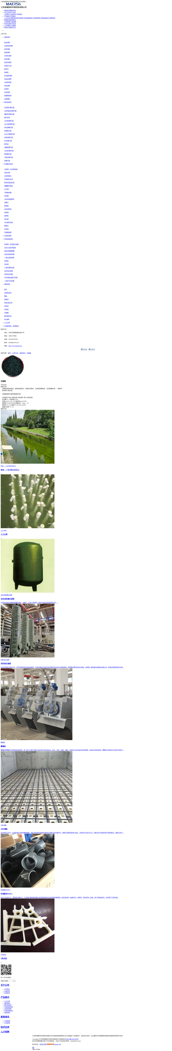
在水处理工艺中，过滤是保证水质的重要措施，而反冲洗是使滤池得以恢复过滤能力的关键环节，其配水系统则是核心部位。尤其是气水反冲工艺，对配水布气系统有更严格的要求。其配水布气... (62, 832)
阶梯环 (6, 72)
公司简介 (7, 14)
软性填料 (7, 59)
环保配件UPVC (5, 890)
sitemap (56, 1044)
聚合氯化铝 (7, 316)
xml (60, 1044)
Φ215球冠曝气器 (9, 124)
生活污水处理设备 (10, 247)
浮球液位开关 (8, 179)
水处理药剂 (7, 209)
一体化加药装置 (9, 257)
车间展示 (19, 14)
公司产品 (15, 353)
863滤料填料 (8, 75)
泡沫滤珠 (7, 85)
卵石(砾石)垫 (8, 302)
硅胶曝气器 (7, 130)
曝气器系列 (20, 18)
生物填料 (7, 99)
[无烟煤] (13, 378)
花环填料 (7, 92)
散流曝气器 (7, 154)
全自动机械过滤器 (6, 595)
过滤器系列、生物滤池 (11, 326)
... (1, 473)
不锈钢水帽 (7, 192)
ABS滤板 (3, 825)
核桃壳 (6, 299)
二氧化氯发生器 (9, 267)
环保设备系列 (28, 18)
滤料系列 (52, 18)
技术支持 (5, 1027)
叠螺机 (3, 742)
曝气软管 (7, 117)
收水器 (6, 219)
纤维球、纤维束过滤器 (11, 244)
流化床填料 (7, 79)
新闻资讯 (5, 1017)
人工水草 (7, 18)
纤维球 (6, 89)
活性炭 (6, 306)
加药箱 (6, 212)
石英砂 (6, 309)
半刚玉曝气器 (8, 157)
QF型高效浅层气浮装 (11, 277)
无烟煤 (6, 312)
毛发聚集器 (7, 232)
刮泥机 (6, 261)
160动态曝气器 (9, 150)
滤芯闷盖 (7, 172)
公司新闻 (7, 22)
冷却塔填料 (36, 18)
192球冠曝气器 (9, 121)
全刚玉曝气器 (8, 137)
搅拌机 (6, 215)
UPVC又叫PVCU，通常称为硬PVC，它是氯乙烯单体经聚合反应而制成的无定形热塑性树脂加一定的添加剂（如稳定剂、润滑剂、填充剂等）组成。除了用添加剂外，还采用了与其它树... (60, 897)
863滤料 (6, 319)
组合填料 (7, 42)
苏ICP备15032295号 (72, 1039)
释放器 (6, 206)
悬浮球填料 (7, 62)
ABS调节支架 (8, 222)
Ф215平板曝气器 (9, 134)
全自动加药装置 (9, 254)
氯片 (5, 289)
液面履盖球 (7, 95)
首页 (9, 353)
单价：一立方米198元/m (8, 466)
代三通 (6, 189)
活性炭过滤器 (8, 274)
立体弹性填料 (8, 45)
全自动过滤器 (8, 271)
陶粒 (5, 296)
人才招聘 (5, 1032)
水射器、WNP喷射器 (11, 169)
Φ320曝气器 (8, 140)
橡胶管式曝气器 (9, 114)
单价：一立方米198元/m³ (10, 470)
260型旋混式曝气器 (10, 111)
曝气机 (6, 144)
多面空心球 (7, 65)
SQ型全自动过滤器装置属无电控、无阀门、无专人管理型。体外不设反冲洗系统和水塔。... (29, 602)
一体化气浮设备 (9, 281)
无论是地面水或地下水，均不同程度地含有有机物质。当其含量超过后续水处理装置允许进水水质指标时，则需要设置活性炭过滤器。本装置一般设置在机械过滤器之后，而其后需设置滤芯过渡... (62, 667)
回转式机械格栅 (9, 251)
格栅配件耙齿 (8, 186)
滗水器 (6, 264)
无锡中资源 (43, 1044)
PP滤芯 (6, 229)
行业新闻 (13, 22)
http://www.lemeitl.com (15, 346)
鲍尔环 (6, 69)
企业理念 (13, 14)
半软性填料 (7, 55)
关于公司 (5, 985)
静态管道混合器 (9, 182)
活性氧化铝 (7, 292)
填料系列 (13, 18)
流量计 (6, 202)
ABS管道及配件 (9, 199)
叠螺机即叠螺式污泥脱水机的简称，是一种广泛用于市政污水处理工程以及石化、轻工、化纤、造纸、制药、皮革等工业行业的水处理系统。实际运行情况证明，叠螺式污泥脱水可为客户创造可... (62, 750)
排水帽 (6, 196)
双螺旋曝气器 (8, 147)
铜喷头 (6, 225)
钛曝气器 (7, 160)
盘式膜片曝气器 (9, 107)
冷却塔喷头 (7, 176)
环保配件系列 (8, 164)
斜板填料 (7, 52)
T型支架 (3, 954)
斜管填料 (7, 49)
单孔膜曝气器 (8, 127)
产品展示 (5, 997)
